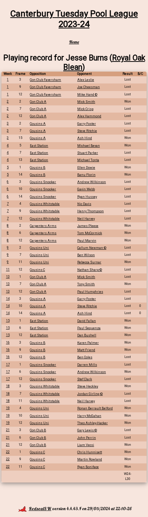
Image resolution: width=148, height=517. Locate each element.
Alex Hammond (89, 116)
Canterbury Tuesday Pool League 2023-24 (74, 19)
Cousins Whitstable (45, 204)
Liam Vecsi (85, 445)
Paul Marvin (86, 240)
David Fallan (86, 321)
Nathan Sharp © (89, 270)
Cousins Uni (39, 248)
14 (8, 298)
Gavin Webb (86, 189)
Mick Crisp (85, 109)
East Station (39, 146)
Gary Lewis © (87, 430)
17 (8, 364)
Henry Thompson (90, 211)
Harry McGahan (89, 416)
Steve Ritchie (87, 131)
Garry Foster (86, 124)
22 (8, 452)
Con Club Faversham (45, 80)
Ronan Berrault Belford (95, 408)
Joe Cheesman (88, 87)
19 (8, 408)
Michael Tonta (88, 160)
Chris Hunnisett (89, 452)
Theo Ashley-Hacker (92, 423)
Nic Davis (84, 204)
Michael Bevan (88, 146)
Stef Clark (84, 379)
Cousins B (37, 167)
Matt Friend (86, 350)
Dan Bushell (86, 335)
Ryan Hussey (87, 197)
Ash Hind (84, 138)
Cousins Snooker (43, 182)
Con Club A (38, 102)
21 (8, 430)
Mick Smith (86, 102)
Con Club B (38, 430)
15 (8, 320)
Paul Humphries (90, 292)
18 (8, 386)
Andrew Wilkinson (91, 182)
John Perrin (86, 438)
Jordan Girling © (90, 394)
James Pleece (87, 226)
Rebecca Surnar (89, 262)
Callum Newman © (91, 248)
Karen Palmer (88, 343)
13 (8, 276)
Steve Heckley (87, 386)
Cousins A (38, 124)
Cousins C (37, 270)
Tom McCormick (89, 233)
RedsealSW (40, 508)
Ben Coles (84, 357)
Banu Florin (86, 175)
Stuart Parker (87, 153)
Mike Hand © (87, 94)
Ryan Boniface (88, 467)
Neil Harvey (86, 219)
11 (8, 269)
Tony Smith (86, 284)
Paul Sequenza (89, 328)
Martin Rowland (89, 459)
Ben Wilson (86, 255)
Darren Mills (87, 365)
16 (8, 342)
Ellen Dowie (86, 167)
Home (74, 42)
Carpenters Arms (43, 226)
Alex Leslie (85, 80)
